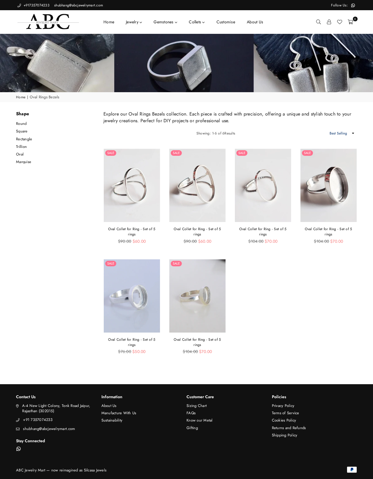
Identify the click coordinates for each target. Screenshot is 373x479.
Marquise (23, 162)
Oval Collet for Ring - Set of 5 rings (131, 231)
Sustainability (112, 420)
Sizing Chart (196, 405)
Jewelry (133, 22)
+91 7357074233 (37, 419)
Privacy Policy (283, 405)
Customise (226, 22)
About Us (255, 22)
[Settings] (329, 22)
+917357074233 (36, 5)
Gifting (192, 428)
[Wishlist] (339, 22)
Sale (110, 153)
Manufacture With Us (118, 413)
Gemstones (164, 22)
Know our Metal (199, 420)
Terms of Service (285, 413)
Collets (195, 22)
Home (108, 22)
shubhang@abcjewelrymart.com (78, 5)
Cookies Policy (284, 420)
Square (22, 131)
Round (21, 123)
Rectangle (24, 139)
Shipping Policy (285, 435)
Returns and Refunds (289, 428)
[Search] (318, 22)
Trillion (21, 146)
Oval (20, 154)
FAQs (191, 413)
